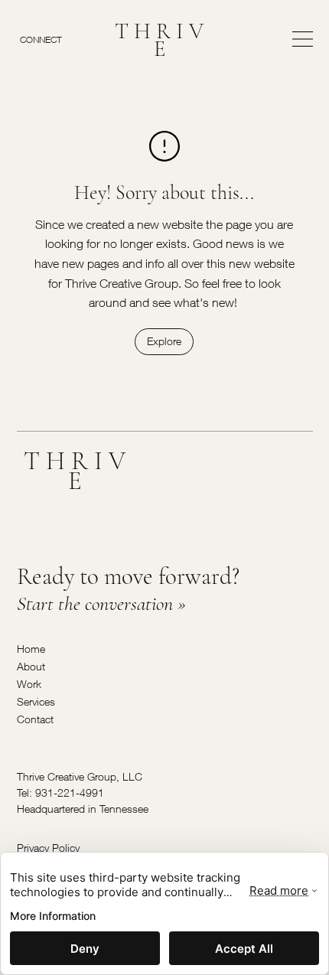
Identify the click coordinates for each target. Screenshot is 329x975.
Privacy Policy (48, 847)
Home (31, 648)
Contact (35, 719)
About (31, 666)
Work (29, 683)
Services (36, 701)
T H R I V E (159, 40)
